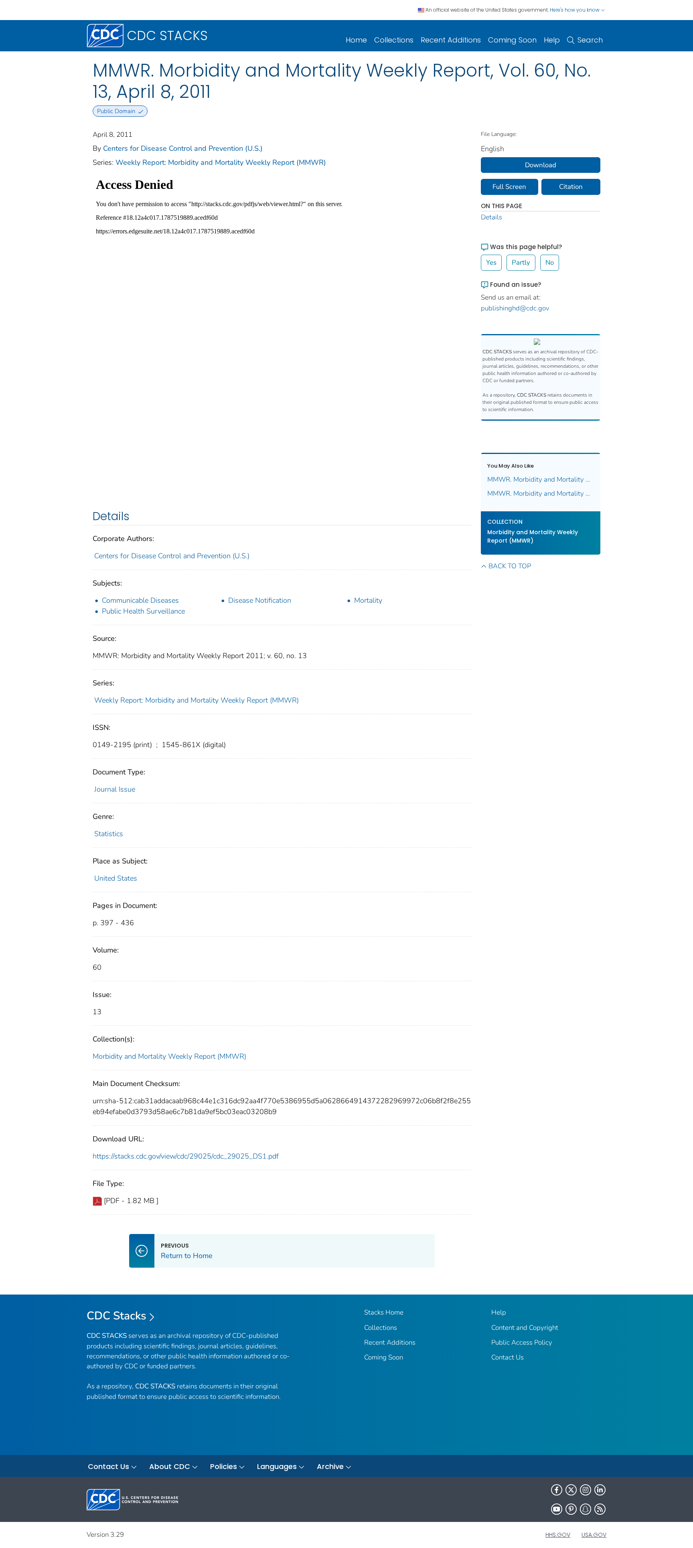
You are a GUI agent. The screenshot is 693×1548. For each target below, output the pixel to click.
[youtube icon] (556, 1509)
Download (540, 165)
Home (356, 40)
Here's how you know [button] (575, 9)
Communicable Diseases (140, 600)
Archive (330, 1466)
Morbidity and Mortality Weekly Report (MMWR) (169, 1056)
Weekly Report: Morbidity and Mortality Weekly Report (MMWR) (221, 162)
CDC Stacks (116, 1315)
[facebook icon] (556, 1489)
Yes (491, 262)
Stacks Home (383, 1312)
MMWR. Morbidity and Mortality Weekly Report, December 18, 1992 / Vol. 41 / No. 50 (540, 493)
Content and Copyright (524, 1327)
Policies (223, 1466)
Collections (393, 40)
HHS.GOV (557, 1535)
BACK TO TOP (509, 566)
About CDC (169, 1466)
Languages (277, 1466)
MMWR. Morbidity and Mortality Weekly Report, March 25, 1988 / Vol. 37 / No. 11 (540, 479)
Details (491, 217)
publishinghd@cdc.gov (515, 308)
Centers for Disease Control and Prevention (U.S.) (183, 148)
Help (552, 40)
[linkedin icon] (600, 1489)
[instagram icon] (585, 1489)
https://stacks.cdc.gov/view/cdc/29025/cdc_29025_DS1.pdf (186, 1156)
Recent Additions (451, 40)
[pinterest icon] (571, 1509)
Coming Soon (512, 40)
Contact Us (507, 1357)
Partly (521, 262)
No (549, 262)
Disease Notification (259, 600)
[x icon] (571, 1489)
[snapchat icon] (585, 1509)
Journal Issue (114, 789)
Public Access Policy (521, 1342)
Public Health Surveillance (143, 611)
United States (115, 878)
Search (590, 40)
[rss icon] (600, 1509)
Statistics (108, 834)
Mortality (368, 600)
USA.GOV (594, 1535)
